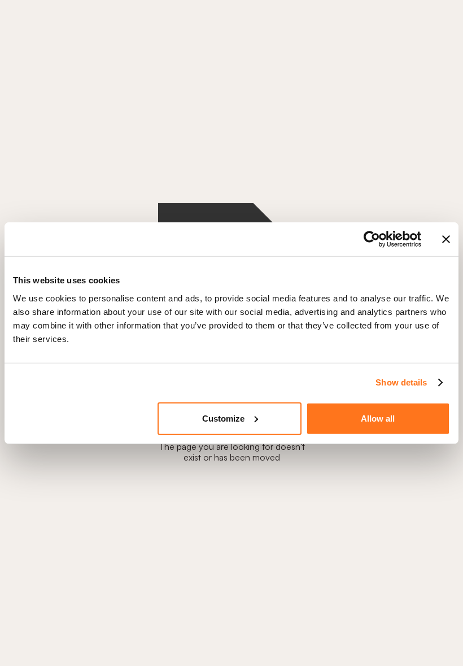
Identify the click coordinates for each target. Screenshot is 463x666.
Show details (401, 382)
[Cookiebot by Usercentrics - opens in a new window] (371, 239)
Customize (223, 418)
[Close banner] (446, 239)
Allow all (378, 418)
